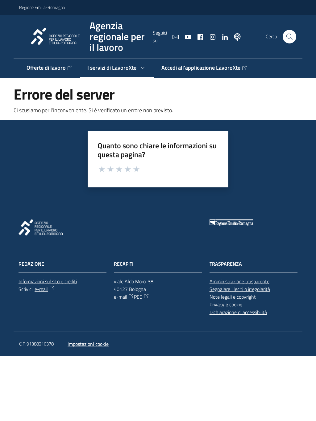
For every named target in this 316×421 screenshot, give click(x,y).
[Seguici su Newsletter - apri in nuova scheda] (173, 36)
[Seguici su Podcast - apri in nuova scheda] (235, 36)
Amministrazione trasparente (239, 281)
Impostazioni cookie (88, 344)
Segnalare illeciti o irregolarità (240, 289)
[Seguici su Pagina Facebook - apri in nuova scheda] (198, 36)
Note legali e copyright (233, 296)
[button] (289, 36)
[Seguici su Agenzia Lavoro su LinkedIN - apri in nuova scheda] (222, 36)
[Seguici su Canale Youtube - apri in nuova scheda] (185, 36)
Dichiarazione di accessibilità (238, 312)
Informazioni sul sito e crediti (48, 281)
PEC (138, 296)
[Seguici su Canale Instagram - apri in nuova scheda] (210, 36)
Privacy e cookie (226, 304)
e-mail (41, 289)
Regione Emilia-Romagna (42, 7)
